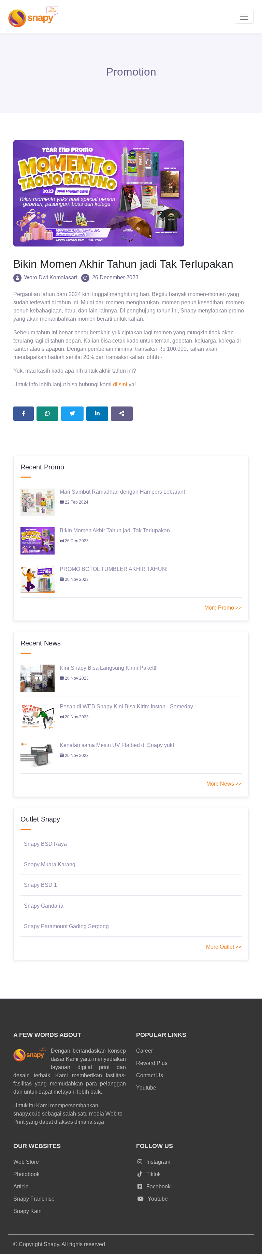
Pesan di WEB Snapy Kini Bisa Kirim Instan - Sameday (126, 706)
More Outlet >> (224, 947)
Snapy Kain (27, 1211)
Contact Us (149, 1075)
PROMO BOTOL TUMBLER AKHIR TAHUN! (114, 569)
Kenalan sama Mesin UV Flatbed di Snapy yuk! (117, 745)
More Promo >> (223, 608)
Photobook (26, 1174)
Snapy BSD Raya (45, 844)
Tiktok (153, 1174)
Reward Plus (152, 1063)
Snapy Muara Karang (49, 864)
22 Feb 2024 (76, 502)
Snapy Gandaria (43, 906)
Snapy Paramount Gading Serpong (66, 926)
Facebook (158, 1186)
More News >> (224, 784)
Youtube (146, 1088)
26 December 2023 (115, 277)
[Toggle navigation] (244, 17)
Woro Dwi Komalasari (50, 277)
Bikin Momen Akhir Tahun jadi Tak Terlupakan (115, 530)
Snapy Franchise (34, 1199)
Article (21, 1186)
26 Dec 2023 (76, 540)
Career (144, 1051)
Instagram (157, 1162)
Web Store (26, 1162)
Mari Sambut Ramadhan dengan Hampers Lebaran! (122, 492)
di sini (120, 384)
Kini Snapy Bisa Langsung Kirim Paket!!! (109, 668)
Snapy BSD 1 (40, 885)
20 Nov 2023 (76, 579)
